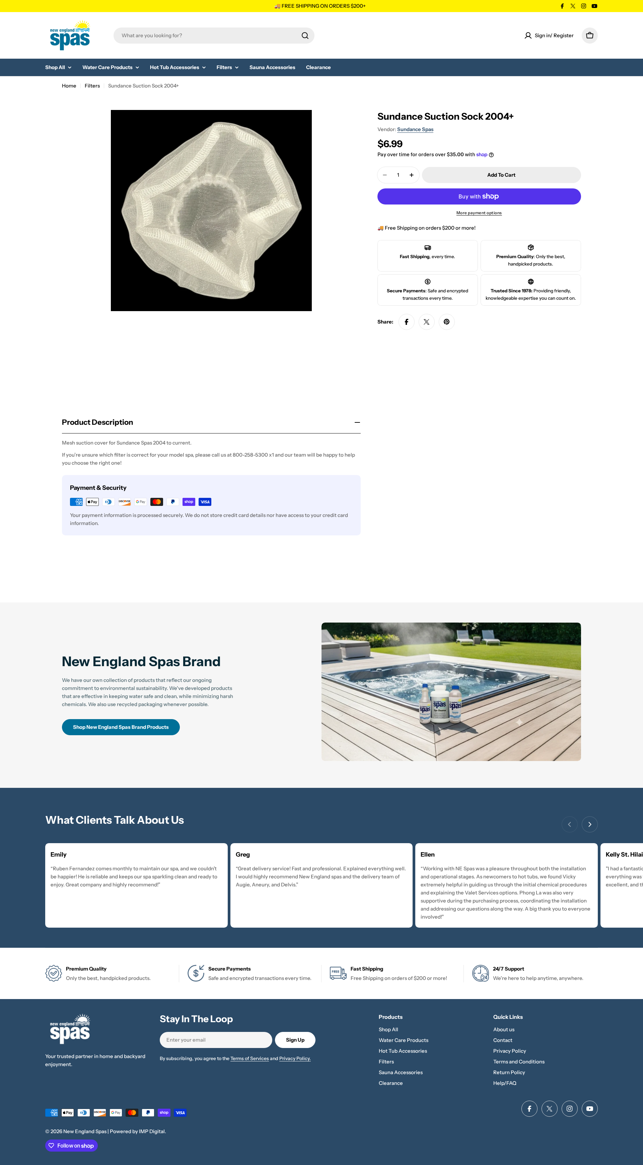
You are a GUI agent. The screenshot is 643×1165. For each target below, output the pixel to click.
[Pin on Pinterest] (447, 322)
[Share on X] (427, 322)
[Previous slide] (570, 824)
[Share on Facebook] (407, 322)
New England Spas (84, 1131)
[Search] (305, 36)
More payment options (479, 212)
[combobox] (214, 35)
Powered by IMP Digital (137, 1131)
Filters (92, 85)
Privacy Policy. (295, 1058)
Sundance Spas (415, 129)
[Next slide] (590, 824)
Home (69, 85)
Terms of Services (249, 1058)
